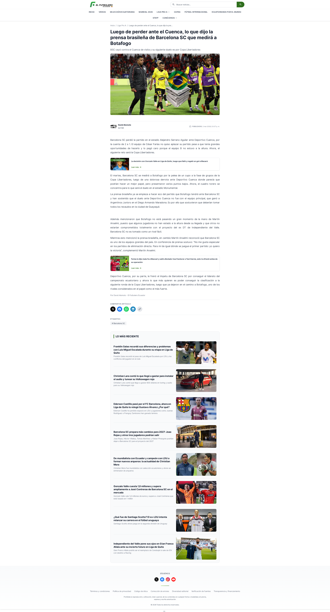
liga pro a (121, 25)
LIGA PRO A (162, 12)
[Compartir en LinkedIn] (133, 309)
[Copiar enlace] (139, 309)
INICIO (92, 12)
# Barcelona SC (118, 323)
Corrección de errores (160, 591)
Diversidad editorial (180, 591)
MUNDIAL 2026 (146, 12)
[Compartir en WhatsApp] (126, 309)
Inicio (112, 25)
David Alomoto (124, 125)
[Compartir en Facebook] (119, 309)
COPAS (177, 12)
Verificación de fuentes (201, 591)
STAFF (156, 18)
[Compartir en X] (113, 309)
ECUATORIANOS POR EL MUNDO (226, 12)
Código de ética (141, 591)
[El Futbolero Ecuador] (101, 4)
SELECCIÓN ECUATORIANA (122, 12)
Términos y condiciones (100, 591)
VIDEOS (102, 12)
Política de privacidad (122, 591)
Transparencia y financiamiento (227, 591)
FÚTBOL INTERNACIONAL (196, 12)
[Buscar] (240, 4)
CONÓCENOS (169, 18)
